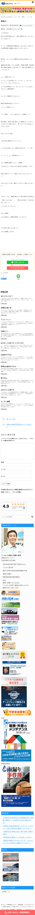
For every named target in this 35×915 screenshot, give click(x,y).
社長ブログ (16, 906)
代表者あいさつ (11, 904)
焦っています (11, 419)
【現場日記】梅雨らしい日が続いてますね (17, 837)
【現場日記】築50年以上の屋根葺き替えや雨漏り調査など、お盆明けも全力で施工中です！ (18, 820)
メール (4, 469)
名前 (3, 462)
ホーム (3, 904)
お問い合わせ (7, 906)
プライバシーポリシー (27, 906)
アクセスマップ (29, 904)
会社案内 (20, 904)
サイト (3, 476)
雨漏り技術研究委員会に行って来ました (19, 426)
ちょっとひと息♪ (26, 25)
